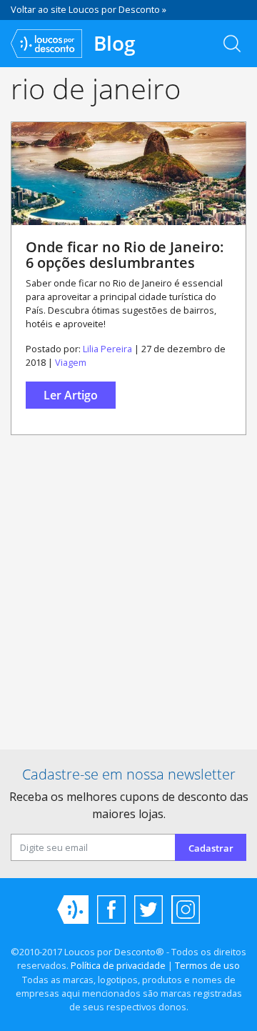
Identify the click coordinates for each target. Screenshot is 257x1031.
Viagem (70, 362)
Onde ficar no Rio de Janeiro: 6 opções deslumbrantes (125, 254)
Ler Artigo (71, 395)
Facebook (111, 909)
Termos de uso (207, 965)
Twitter (148, 909)
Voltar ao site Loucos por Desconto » (88, 9)
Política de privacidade (118, 965)
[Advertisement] (128, 598)
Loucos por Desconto (73, 909)
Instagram (185, 909)
